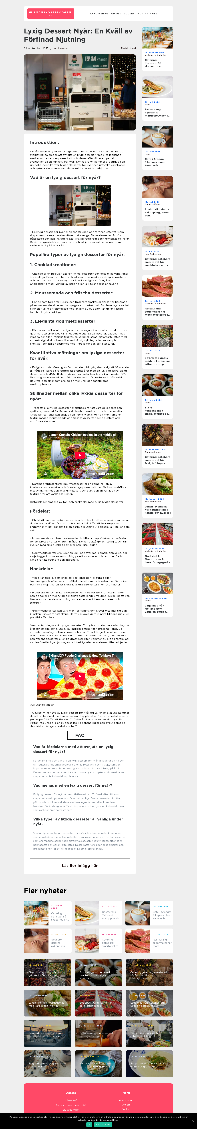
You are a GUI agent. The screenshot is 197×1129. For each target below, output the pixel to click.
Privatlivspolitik (103, 1124)
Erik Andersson (153, 254)
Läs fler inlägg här (80, 865)
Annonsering (99, 13)
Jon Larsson (60, 48)
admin (148, 104)
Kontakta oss (147, 13)
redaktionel (128, 48)
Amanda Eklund (153, 204)
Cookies (129, 13)
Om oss (116, 13)
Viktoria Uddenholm (155, 55)
